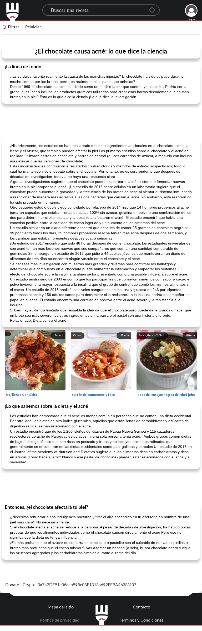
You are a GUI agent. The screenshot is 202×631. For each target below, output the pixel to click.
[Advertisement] (101, 121)
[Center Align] (154, 8)
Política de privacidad (59, 620)
